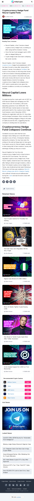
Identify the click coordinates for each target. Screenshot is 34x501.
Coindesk (24, 69)
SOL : (20, 5)
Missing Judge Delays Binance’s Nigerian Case (17, 444)
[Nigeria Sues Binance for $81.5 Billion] (17, 267)
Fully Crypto (9, 223)
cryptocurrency (7, 65)
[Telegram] (24, 485)
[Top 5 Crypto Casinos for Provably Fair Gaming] (17, 207)
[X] (17, 485)
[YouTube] (20, 485)
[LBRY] (27, 485)
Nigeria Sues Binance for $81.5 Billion (15, 279)
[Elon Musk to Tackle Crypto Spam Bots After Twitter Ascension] (17, 325)
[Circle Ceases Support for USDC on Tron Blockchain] (17, 355)
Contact (25, 488)
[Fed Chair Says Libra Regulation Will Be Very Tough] (17, 237)
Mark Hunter (9, 281)
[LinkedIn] (13, 485)
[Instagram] (9, 485)
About (8, 488)
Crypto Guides (21, 481)
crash (10, 175)
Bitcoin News (13, 481)
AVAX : (8, 5)
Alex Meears (9, 253)
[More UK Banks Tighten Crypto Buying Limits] (17, 295)
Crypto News (5, 481)
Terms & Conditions (16, 488)
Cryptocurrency (10, 188)
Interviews (28, 481)
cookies (18, 497)
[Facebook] (6, 485)
